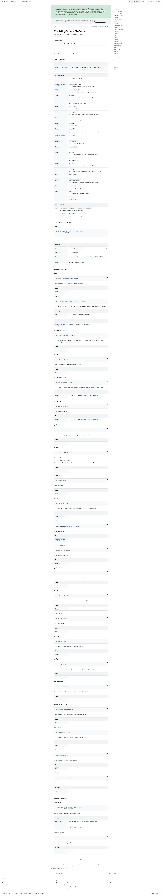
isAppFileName (72, 174)
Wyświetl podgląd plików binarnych (9, 882)
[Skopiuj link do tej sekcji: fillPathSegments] (65, 833)
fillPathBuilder (64, 208)
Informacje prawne (19, 893)
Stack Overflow (112, 884)
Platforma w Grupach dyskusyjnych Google (63, 884)
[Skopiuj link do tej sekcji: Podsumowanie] (66, 59)
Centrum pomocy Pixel (113, 878)
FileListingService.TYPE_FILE (91, 256)
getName (71, 123)
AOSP (55, 26)
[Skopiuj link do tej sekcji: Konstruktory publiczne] (72, 222)
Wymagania (4, 878)
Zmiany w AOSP (74, 14)
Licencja (25, 893)
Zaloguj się (158, 1)
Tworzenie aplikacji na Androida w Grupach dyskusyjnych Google (68, 886)
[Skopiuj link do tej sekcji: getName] (61, 475)
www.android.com (112, 880)
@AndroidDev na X (59, 878)
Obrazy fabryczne (5, 884)
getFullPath (72, 106)
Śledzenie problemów (113, 886)
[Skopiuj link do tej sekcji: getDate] (60, 354)
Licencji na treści (86, 864)
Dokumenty (13, 1)
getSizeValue (72, 158)
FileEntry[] (58, 89)
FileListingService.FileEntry (67, 67)
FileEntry (57, 67)
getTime (71, 163)
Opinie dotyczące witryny (40, 893)
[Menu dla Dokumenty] (17, 1)
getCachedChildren (73, 89)
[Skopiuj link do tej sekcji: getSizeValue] (63, 613)
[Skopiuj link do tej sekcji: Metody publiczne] (68, 269)
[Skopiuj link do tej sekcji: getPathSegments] (66, 545)
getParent (71, 135)
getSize (71, 152)
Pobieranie (4, 880)
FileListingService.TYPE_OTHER (89, 258)
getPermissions (72, 146)
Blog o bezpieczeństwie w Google (62, 882)
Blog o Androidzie (58, 880)
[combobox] (134, 1)
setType (71, 196)
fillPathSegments (64, 213)
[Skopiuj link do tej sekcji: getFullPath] (62, 401)
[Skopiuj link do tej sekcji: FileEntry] (60, 226)
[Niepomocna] (107, 27)
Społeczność (11, 893)
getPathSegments (73, 141)
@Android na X (58, 876)
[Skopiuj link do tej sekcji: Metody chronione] (68, 798)
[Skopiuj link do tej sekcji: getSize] (59, 590)
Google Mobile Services (113, 882)
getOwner (71, 128)
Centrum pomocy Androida (114, 876)
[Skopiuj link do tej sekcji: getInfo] (59, 448)
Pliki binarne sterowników (6, 886)
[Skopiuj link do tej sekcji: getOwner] (61, 498)
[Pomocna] (105, 27)
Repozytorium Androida (6, 876)
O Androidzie (4, 893)
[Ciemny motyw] (107, 230)
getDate (71, 95)
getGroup (71, 112)
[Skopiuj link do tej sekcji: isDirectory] (62, 727)
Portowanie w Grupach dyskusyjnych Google (64, 888)
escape (70, 78)
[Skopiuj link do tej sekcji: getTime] (60, 636)
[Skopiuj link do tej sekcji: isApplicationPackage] (68, 704)
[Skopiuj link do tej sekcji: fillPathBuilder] (63, 802)
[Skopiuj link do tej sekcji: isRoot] (59, 750)
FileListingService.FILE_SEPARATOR (89, 395)
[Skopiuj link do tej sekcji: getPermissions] (64, 568)
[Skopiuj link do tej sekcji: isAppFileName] (64, 682)
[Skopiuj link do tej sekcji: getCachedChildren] (66, 330)
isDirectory (72, 185)
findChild (71, 84)
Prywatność (31, 893)
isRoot (70, 191)
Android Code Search (26, 1)
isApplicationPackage (74, 180)
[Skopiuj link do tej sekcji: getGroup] (61, 425)
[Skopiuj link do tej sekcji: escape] (59, 273)
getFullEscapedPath (73, 101)
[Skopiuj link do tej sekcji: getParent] (61, 521)
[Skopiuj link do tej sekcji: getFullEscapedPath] (67, 377)
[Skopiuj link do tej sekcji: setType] (60, 773)
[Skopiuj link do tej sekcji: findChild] (60, 296)
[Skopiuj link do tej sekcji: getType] (60, 659)
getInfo (71, 117)
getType (71, 169)
